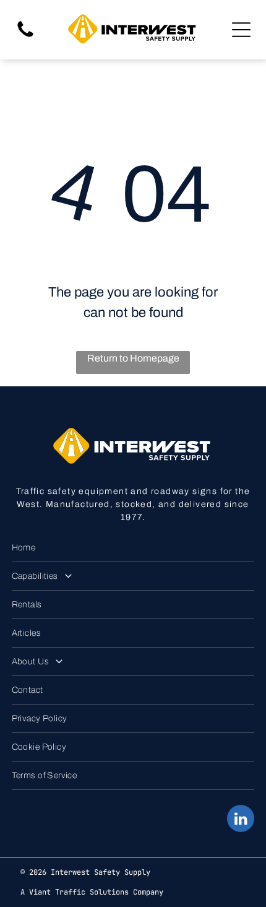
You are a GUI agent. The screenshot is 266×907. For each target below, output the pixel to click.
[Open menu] (241, 29)
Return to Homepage (133, 358)
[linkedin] (240, 820)
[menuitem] (133, 548)
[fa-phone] (25, 36)
